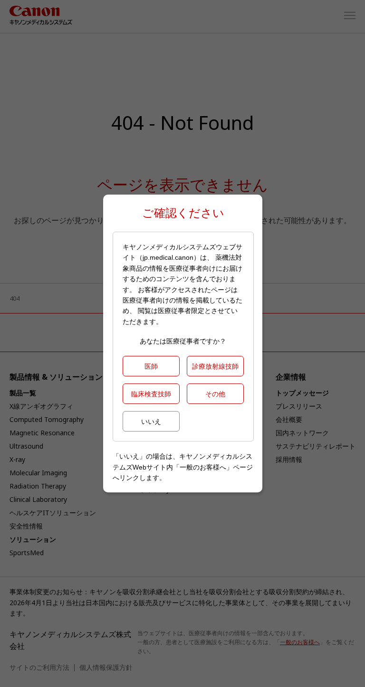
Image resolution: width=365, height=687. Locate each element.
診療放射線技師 (215, 366)
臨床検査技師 (151, 393)
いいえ (151, 421)
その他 (215, 393)
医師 (151, 366)
